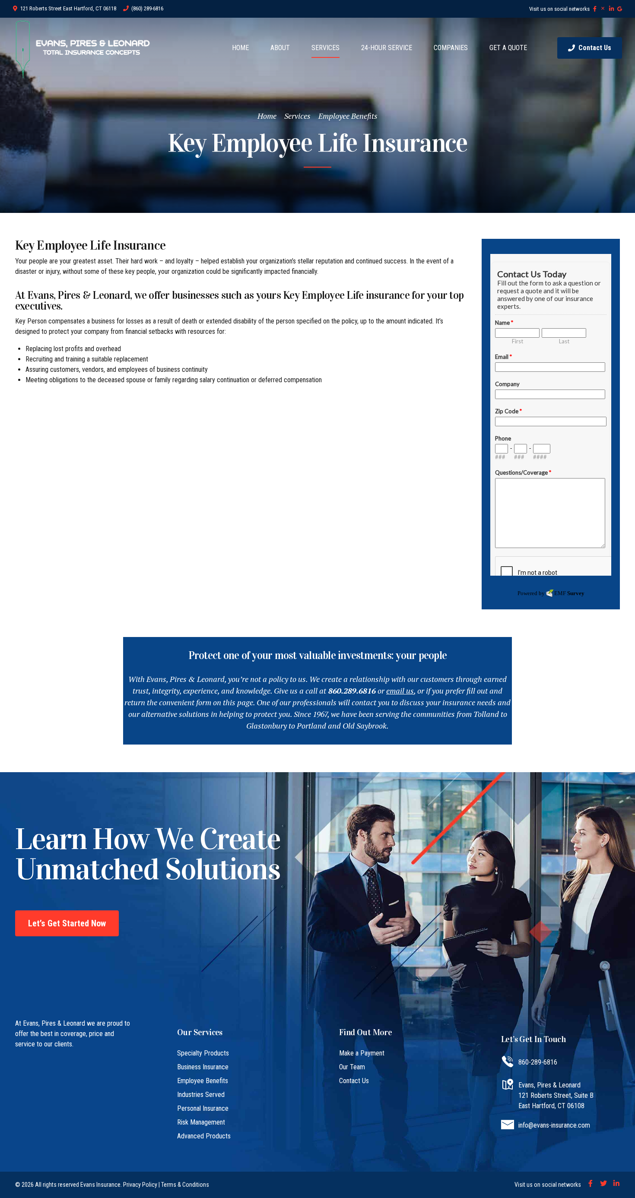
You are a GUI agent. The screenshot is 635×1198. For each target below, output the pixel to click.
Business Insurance (203, 1067)
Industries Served (201, 1094)
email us (400, 690)
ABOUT (280, 48)
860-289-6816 (537, 1062)
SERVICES (325, 48)
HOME (240, 48)
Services (297, 116)
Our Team (352, 1067)
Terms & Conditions (185, 1184)
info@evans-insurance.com (554, 1125)
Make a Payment (361, 1053)
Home (266, 116)
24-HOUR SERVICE (386, 48)
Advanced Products (204, 1136)
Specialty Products (203, 1053)
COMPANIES (451, 48)
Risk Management (201, 1122)
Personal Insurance (203, 1108)
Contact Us (354, 1081)
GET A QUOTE (508, 48)
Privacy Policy (140, 1184)
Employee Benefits (348, 116)
